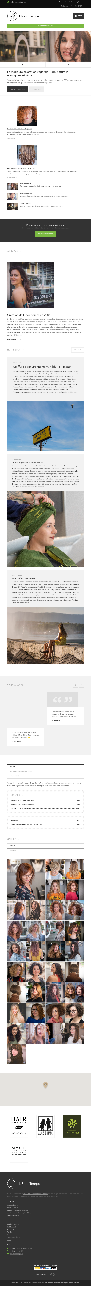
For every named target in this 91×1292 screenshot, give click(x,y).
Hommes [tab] (13, 853)
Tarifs (9, 1243)
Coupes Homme (26, 187)
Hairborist (17, 326)
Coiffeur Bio (11, 1230)
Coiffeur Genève (13, 1227)
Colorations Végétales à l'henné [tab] (21, 774)
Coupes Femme (25, 177)
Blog (9, 1237)
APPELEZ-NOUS (36, 83)
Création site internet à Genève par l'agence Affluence (62, 1285)
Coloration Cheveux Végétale (19, 122)
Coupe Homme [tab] (14, 779)
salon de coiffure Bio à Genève (35, 1197)
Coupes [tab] (12, 770)
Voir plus (77, 343)
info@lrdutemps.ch (16, 1257)
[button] (23, 62)
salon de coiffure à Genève (35, 786)
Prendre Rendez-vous (45, 26)
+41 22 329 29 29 (75, 6)
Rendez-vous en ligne (45, 227)
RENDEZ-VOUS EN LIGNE (17, 83)
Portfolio (10, 1235)
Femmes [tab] (12, 849)
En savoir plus (12, 132)
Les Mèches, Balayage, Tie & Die (21, 162)
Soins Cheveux (25, 197)
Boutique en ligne (13, 1240)
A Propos (10, 1232)
